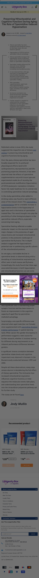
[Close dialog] (37, 276)
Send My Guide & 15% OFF (10, 296)
